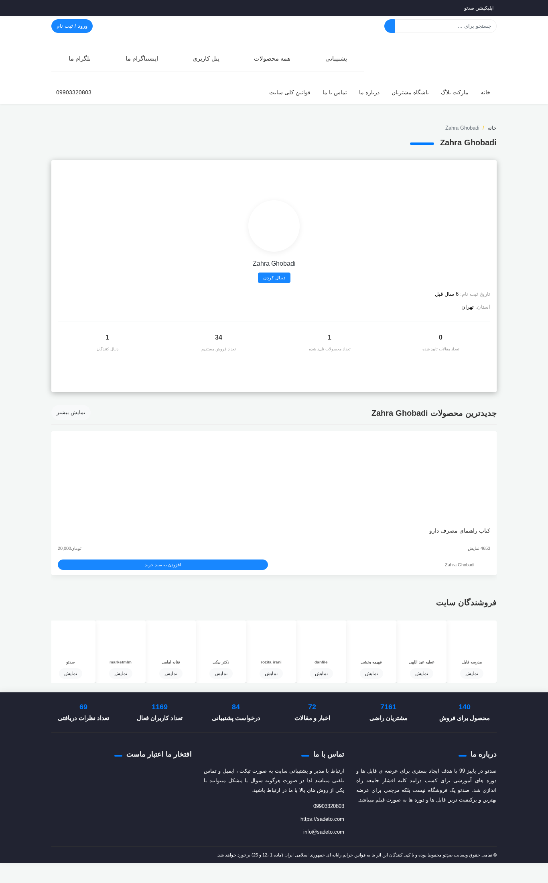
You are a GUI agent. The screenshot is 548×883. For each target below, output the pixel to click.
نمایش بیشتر (71, 412)
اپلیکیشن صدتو (478, 8)
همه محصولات (272, 58)
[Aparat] (445, 819)
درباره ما (369, 92)
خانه (486, 92)
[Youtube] (403, 819)
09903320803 (73, 92)
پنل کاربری (206, 58)
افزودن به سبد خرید (163, 564)
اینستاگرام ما (142, 58)
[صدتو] (436, 57)
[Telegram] (428, 819)
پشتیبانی (336, 58)
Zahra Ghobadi (459, 564)
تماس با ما (335, 92)
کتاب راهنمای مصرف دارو (459, 530)
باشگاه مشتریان (410, 92)
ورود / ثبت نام (72, 26)
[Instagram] (58, 170)
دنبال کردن (274, 278)
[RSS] (390, 819)
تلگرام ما (80, 58)
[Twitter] (462, 819)
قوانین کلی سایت (290, 92)
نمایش (471, 673)
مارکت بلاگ (455, 92)
